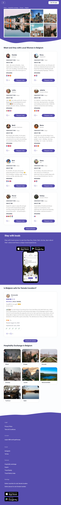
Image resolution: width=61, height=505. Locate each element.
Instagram (7, 451)
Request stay (20, 80)
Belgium (27, 7)
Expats (6, 467)
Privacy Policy (8, 426)
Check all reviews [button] (30, 340)
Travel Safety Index (10, 473)
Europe (21, 7)
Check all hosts (30, 228)
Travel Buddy (8, 470)
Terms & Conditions (10, 429)
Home (5, 7)
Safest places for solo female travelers (15, 486)
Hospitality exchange (13, 7)
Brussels (9, 301)
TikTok (7, 454)
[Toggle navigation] (3, 2)
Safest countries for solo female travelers (16, 483)
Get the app (53, 2)
